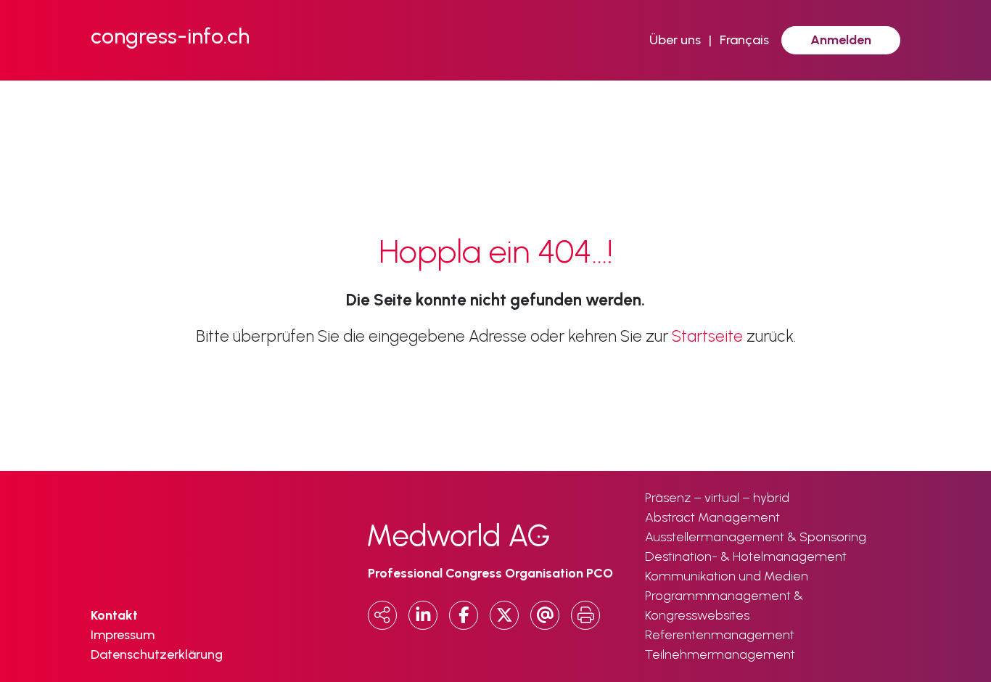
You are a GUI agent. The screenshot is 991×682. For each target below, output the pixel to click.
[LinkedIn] (422, 615)
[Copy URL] (382, 615)
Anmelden (840, 40)
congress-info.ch (170, 36)
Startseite (707, 336)
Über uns (675, 40)
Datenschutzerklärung (157, 654)
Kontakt (114, 615)
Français (744, 40)
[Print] (585, 615)
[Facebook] (463, 615)
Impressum (123, 635)
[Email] (544, 615)
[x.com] (504, 615)
